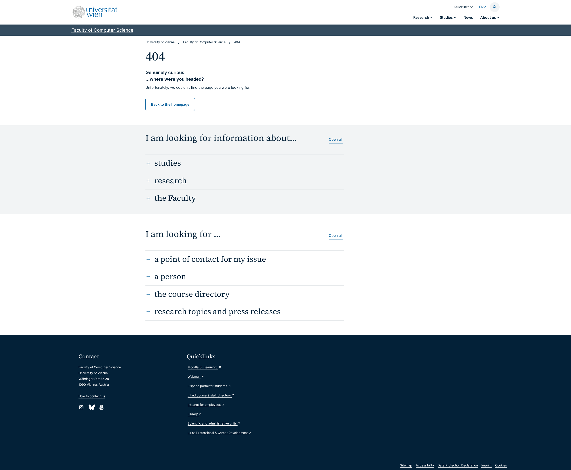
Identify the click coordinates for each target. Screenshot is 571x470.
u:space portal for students (208, 386)
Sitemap (406, 465)
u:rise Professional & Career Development (218, 433)
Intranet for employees (204, 404)
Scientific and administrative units (213, 423)
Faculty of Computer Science (102, 30)
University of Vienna (160, 42)
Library (193, 414)
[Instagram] (81, 407)
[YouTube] (101, 407)
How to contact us (92, 396)
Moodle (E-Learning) (203, 367)
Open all (336, 139)
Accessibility (425, 465)
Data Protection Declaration (458, 465)
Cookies (501, 465)
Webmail (194, 376)
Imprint (486, 465)
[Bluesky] (91, 407)
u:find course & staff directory (210, 395)
